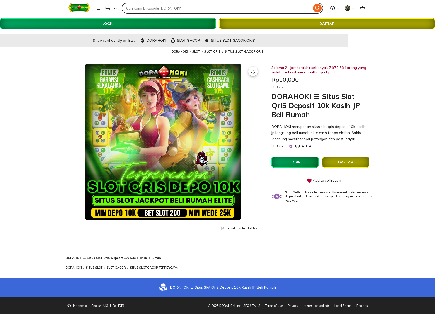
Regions (362, 305)
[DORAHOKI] (79, 11)
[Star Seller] (291, 146)
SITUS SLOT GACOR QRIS (244, 51)
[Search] (317, 8)
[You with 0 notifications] (349, 8)
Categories (109, 8)
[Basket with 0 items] (362, 8)
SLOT (196, 51)
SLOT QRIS (212, 51)
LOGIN (108, 23)
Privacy (293, 305)
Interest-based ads (316, 305)
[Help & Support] (334, 8)
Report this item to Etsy (241, 228)
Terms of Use (274, 305)
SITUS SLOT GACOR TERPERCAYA (154, 267)
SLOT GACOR (116, 267)
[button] (96, 305)
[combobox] (217, 8)
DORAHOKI (180, 51)
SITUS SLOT (279, 146)
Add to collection (326, 180)
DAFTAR (327, 23)
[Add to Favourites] (253, 71)
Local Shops (343, 305)
